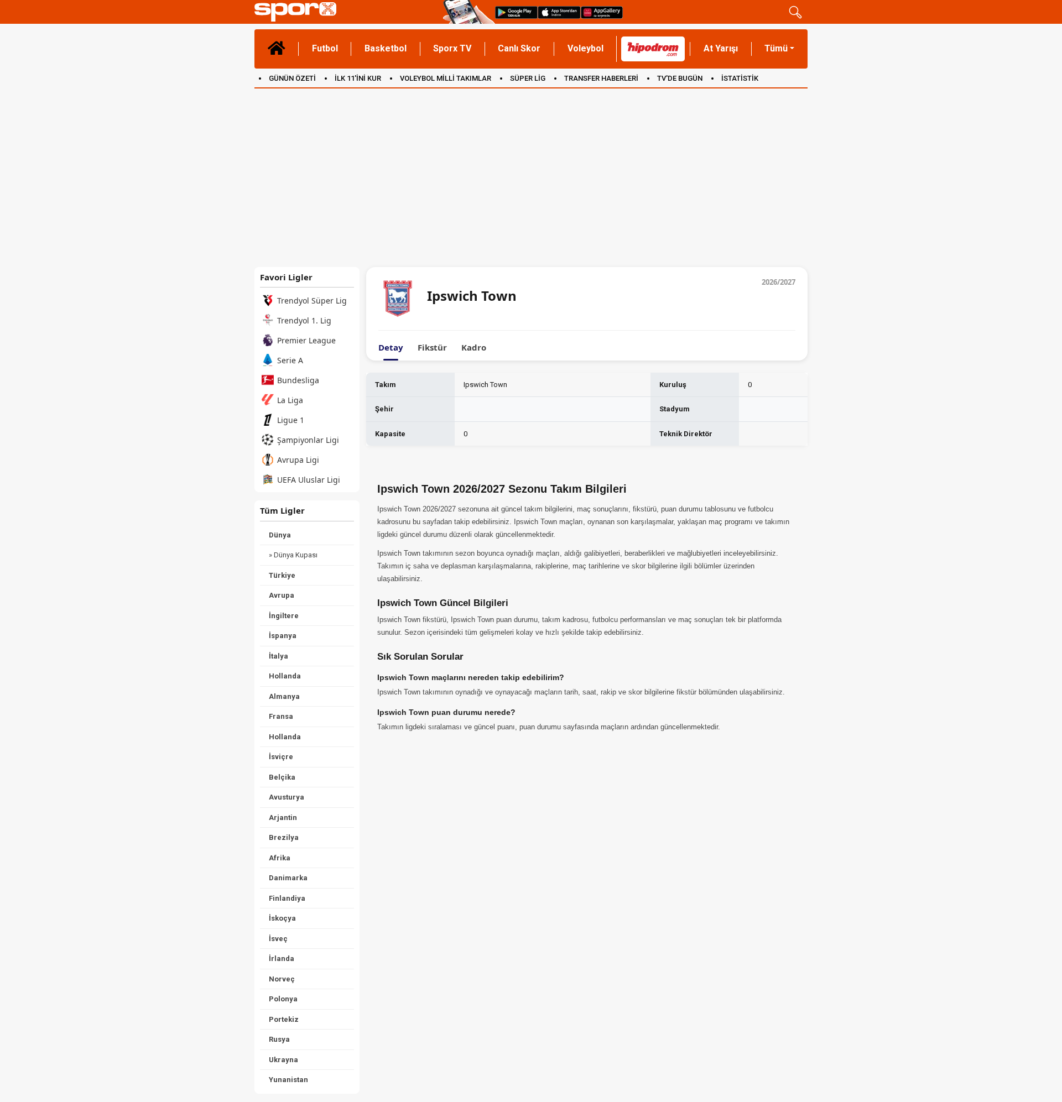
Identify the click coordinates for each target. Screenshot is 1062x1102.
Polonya (283, 999)
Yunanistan (288, 1079)
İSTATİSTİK (739, 78)
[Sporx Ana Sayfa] (346, 12)
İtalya (278, 656)
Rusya (279, 1039)
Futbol (325, 48)
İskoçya (282, 918)
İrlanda (281, 958)
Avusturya (286, 797)
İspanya (282, 635)
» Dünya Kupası (293, 555)
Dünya (280, 535)
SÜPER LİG (527, 78)
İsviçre (281, 757)
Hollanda (285, 676)
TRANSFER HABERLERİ (601, 78)
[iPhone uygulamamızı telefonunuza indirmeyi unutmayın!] (559, 12)
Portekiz (284, 1019)
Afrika (279, 858)
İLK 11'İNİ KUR (358, 78)
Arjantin (283, 817)
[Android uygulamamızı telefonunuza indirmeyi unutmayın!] (516, 12)
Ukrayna (283, 1060)
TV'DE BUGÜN (679, 78)
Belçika (282, 777)
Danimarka (288, 878)
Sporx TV (452, 48)
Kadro (473, 347)
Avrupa (281, 595)
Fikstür (432, 347)
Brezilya (284, 837)
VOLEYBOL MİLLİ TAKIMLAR (445, 78)
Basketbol (386, 48)
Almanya (284, 696)
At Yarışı (721, 48)
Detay (390, 347)
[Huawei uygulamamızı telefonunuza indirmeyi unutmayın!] (602, 12)
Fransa (281, 716)
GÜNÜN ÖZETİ (292, 78)
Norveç (282, 979)
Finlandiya (287, 898)
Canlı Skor (519, 48)
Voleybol (585, 48)
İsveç (278, 938)
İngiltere (284, 616)
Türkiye (282, 575)
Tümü (776, 48)
